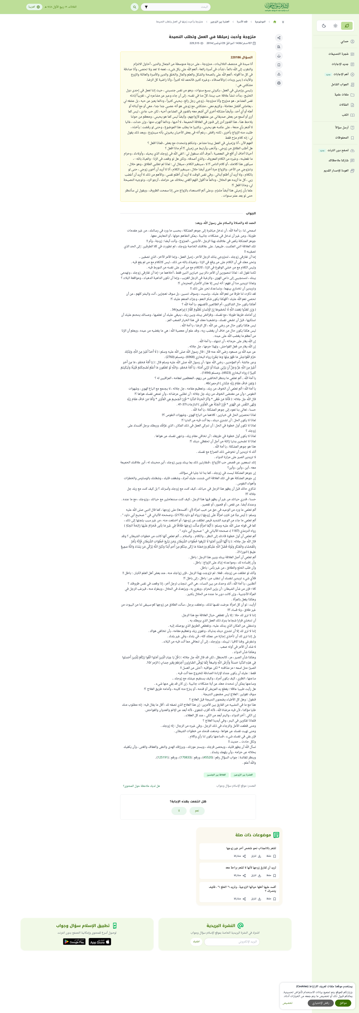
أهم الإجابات (337, 74)
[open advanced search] (146, 7)
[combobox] (178, 7)
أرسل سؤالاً (342, 127)
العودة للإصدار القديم (336, 171)
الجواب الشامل (340, 84)
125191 (163, 757)
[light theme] (335, 26)
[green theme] (347, 26)
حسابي (345, 41)
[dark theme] (324, 26)
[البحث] (135, 7)
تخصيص (287, 1003)
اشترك (196, 941)
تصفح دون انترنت (334, 150)
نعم (197, 810)
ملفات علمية (342, 94)
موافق (343, 1003)
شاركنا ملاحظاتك (338, 160)
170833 (186, 757)
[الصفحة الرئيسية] (275, 21)
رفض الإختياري (320, 1003)
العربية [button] (31, 7)
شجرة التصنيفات (338, 54)
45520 (208, 757)
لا (179, 810)
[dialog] (317, 996)
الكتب (345, 115)
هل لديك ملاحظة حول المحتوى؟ (141, 786)
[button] (279, 38)
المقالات (344, 105)
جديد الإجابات (340, 64)
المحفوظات (342, 138)
